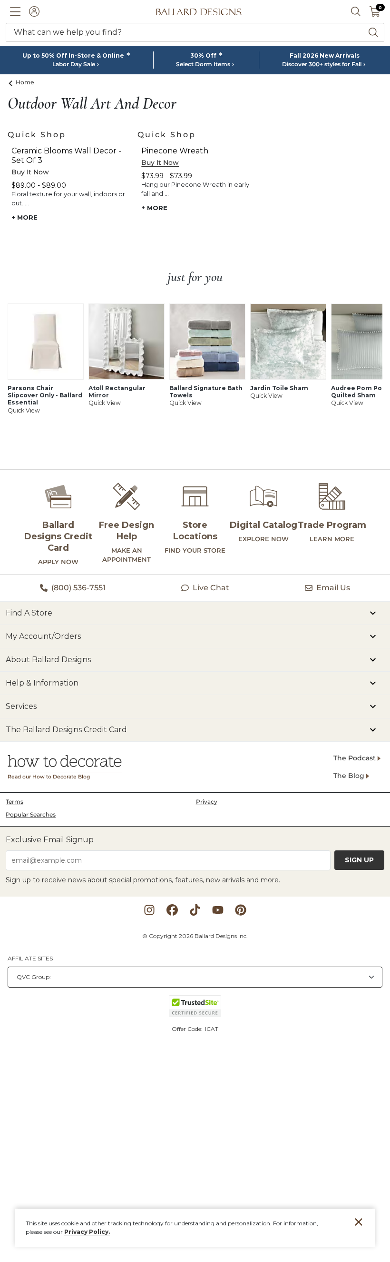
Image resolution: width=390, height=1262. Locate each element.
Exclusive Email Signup (50, 839)
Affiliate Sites (30, 958)
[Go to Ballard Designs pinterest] (240, 910)
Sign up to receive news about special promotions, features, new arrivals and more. (143, 880)
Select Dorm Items (203, 64)
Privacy (206, 801)
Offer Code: (188, 1028)
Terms (14, 801)
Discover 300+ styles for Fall (321, 64)
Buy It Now (30, 172)
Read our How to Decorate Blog (49, 777)
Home (25, 82)
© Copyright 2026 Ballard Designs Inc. (195, 935)
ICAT (211, 1028)
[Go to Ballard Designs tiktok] (195, 910)
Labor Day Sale (73, 64)
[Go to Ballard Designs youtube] (218, 910)
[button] (15, 11)
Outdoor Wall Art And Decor (92, 103)
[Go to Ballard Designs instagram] (149, 910)
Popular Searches (31, 814)
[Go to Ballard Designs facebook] (172, 910)
